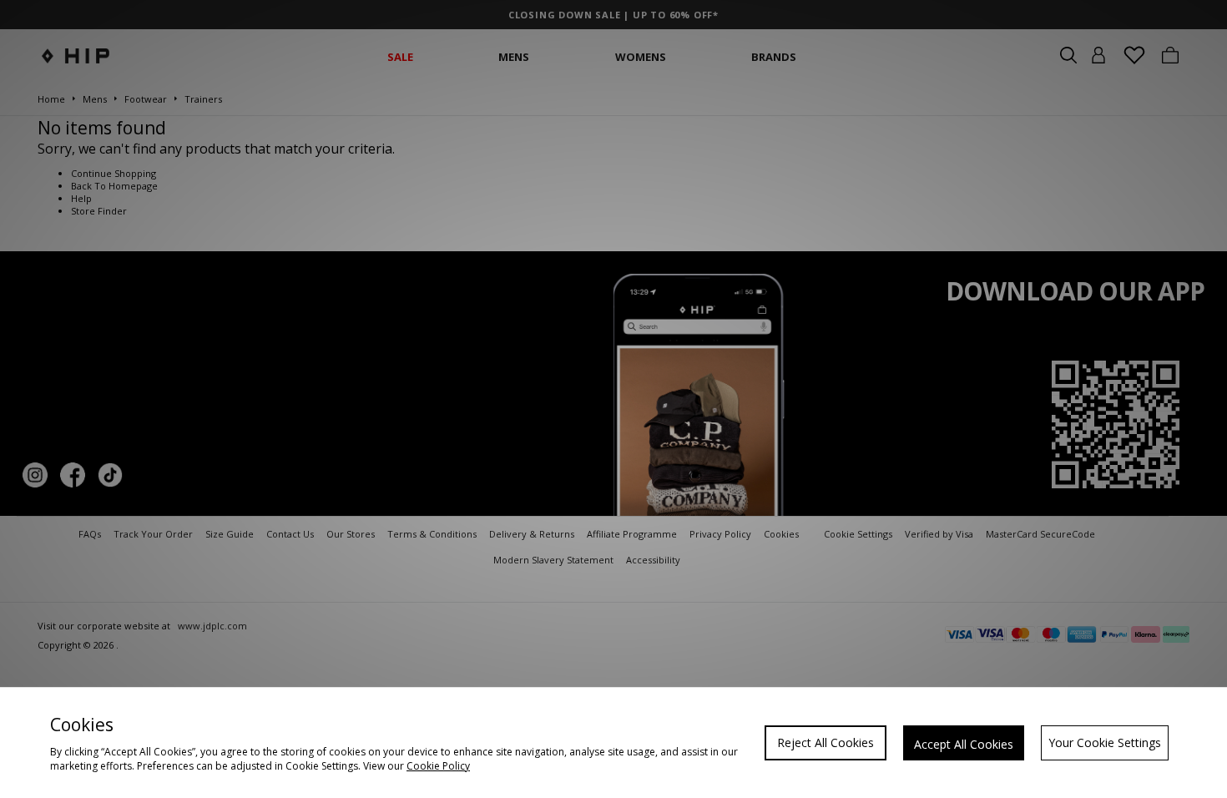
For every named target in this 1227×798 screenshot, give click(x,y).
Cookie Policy (438, 766)
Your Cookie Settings (1104, 742)
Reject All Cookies (825, 742)
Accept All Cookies (963, 744)
